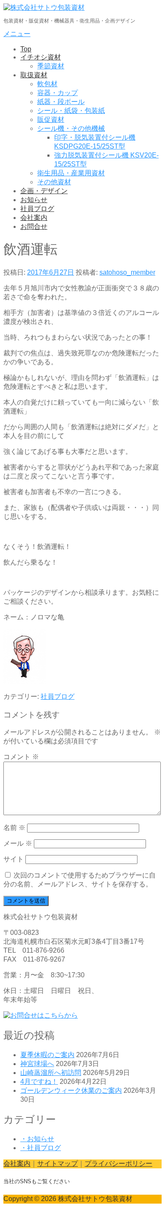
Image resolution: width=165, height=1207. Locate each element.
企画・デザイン (44, 190)
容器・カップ (57, 92)
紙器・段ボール (61, 101)
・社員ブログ (40, 1147)
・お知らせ (37, 1138)
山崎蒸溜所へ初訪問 (50, 1072)
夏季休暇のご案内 (47, 1054)
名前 (14, 827)
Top (25, 49)
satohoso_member (127, 272)
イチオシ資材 (40, 57)
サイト (13, 859)
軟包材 (47, 83)
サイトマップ (57, 1163)
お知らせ (33, 199)
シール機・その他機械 (71, 128)
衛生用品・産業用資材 (71, 173)
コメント (21, 756)
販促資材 (50, 119)
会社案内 (33, 217)
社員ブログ (37, 208)
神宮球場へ (37, 1063)
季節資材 (50, 66)
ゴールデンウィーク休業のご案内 (71, 1090)
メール (17, 843)
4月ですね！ (39, 1081)
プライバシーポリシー (118, 1163)
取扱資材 (33, 75)
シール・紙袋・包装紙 (71, 110)
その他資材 (54, 182)
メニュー (16, 33)
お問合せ (33, 226)
